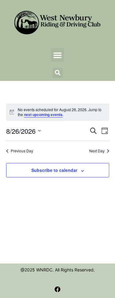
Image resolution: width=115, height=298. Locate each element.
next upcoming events (43, 114)
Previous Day (22, 150)
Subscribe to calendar (54, 170)
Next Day (97, 150)
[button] (57, 55)
